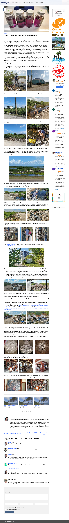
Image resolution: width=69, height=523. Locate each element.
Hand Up (9, 33)
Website (36, 502)
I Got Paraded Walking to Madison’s (13, 433)
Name (6, 502)
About (37, 2)
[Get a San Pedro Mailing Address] (11, 401)
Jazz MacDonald (59, 90)
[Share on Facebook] (22, 412)
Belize (20, 2)
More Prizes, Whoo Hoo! (23, 405)
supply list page (27, 456)
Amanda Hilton (58, 152)
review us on (59, 87)
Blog (33, 2)
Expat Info (5, 33)
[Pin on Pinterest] (28, 412)
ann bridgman (11, 463)
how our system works (11, 244)
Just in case (36, 405)
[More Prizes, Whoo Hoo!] (26, 401)
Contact (41, 2)
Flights (16, 2)
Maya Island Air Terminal (13, 332)
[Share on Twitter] (24, 412)
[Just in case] (41, 401)
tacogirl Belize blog (60, 80)
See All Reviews (59, 190)
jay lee (56, 130)
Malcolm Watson (59, 168)
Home (13, 2)
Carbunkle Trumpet (12, 448)
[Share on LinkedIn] (30, 412)
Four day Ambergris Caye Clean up (32, 304)
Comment (7, 492)
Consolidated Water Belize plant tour (12, 245)
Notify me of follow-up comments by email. (15, 507)
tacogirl (10, 442)
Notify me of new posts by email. (13, 509)
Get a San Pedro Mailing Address (10, 405)
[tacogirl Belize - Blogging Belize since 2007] (5, 2)
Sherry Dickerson (59, 108)
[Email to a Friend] (26, 412)
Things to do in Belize (27, 2)
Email (21, 502)
